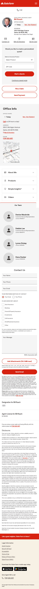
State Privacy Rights (7, 559)
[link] (10, 3)
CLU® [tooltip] (4, 405)
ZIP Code (9, 67)
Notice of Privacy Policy (8, 557)
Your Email (6, 288)
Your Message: (7, 337)
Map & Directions (9, 132)
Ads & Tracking (6, 546)
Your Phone (6, 282)
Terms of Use (5, 554)
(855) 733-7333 (19, 395)
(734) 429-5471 (8, 138)
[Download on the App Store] (7, 569)
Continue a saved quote (19, 80)
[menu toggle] (36, 3)
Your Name (6, 275)
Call (4, 121)
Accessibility (5, 551)
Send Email (19, 372)
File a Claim (19, 89)
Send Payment (19, 95)
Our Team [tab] (18, 205)
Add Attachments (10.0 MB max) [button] (19, 361)
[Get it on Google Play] (20, 569)
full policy (25, 458)
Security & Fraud (6, 548)
